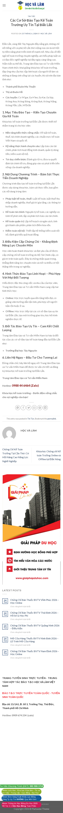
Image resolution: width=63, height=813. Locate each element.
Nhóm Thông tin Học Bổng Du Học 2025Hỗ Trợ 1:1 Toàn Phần (20, 804)
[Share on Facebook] (23, 407)
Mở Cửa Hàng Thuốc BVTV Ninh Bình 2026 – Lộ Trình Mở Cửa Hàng (34, 640)
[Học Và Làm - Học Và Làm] (31, 5)
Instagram (43, 804)
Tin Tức (31, 16)
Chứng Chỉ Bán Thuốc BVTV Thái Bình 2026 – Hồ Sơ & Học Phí (34, 614)
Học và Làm (46, 34)
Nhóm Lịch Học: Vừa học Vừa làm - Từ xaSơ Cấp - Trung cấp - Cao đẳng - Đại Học (21, 791)
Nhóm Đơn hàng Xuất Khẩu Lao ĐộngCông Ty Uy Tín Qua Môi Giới (19, 798)
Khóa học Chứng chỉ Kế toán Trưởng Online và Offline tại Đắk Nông (48, 455)
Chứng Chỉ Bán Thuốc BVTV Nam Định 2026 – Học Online (34, 653)
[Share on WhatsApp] (17, 407)
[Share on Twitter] (28, 407)
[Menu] (4, 5)
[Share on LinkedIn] (45, 407)
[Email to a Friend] (34, 407)
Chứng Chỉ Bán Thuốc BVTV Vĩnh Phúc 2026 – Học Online (34, 601)
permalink (51, 418)
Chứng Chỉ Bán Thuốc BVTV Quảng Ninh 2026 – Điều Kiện (34, 627)
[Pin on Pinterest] (39, 407)
